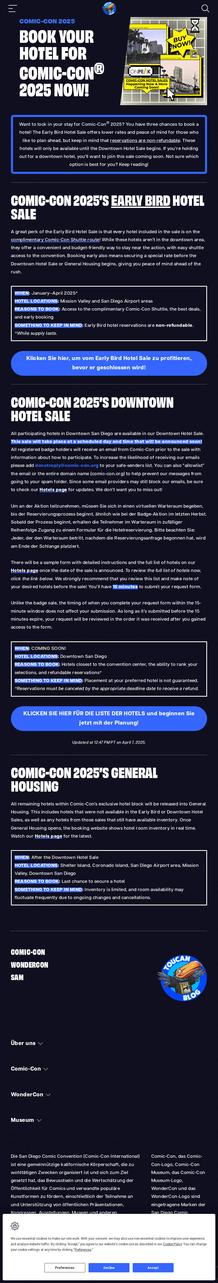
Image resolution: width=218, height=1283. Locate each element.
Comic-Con (28, 951)
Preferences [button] (83, 1250)
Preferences (64, 1268)
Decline (109, 1268)
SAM (17, 976)
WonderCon (29, 964)
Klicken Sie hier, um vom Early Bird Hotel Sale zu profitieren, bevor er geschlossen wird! (109, 363)
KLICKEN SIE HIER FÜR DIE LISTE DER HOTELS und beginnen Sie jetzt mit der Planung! (109, 718)
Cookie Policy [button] (172, 1244)
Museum (22, 1120)
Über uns (23, 1043)
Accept (153, 1268)
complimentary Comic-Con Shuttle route (55, 240)
